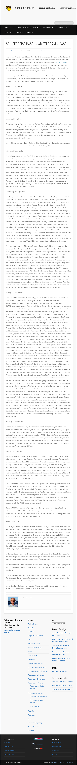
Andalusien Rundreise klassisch (62, 682)
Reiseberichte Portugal (35, 683)
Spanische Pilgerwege (35, 723)
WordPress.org (9, 754)
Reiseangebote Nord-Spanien (38, 671)
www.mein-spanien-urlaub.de (13, 631)
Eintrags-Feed (8, 747)
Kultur (30, 651)
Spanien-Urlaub (60, 62)
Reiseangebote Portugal (36, 675)
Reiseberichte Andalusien (38, 696)
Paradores (31, 659)
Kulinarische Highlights (35, 647)
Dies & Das (39, 51)
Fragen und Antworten (35, 636)
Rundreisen (48, 27)
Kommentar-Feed (9, 750)
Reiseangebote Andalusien (37, 667)
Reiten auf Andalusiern (59, 671)
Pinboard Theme (56, 762)
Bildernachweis (57, 743)
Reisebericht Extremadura (36, 679)
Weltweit (46, 51)
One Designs (69, 762)
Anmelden (7, 743)
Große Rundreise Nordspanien (62, 685)
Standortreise (34, 706)
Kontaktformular (25, 33)
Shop (30, 719)
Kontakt (8, 33)
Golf (29, 640)
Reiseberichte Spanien (28, 27)
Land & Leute (63, 27)
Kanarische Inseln (34, 644)
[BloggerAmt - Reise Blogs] (38, 744)
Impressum (55, 750)
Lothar (12, 51)
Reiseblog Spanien (23, 7)
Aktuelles (9, 27)
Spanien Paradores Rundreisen (62, 689)
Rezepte (31, 711)
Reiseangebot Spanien (35, 663)
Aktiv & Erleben (33, 624)
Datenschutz (56, 747)
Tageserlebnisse (33, 727)
